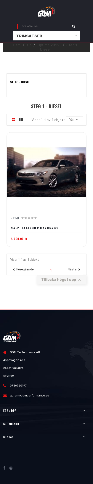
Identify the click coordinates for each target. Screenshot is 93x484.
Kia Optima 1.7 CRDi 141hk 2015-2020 (34, 228)
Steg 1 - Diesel (20, 82)
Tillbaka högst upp (61, 280)
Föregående (22, 269)
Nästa (75, 269)
